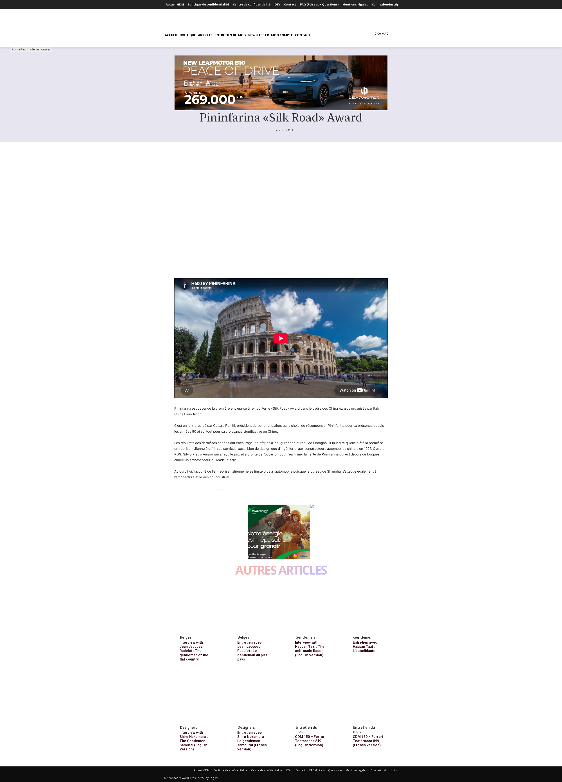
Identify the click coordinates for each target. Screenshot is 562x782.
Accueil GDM (201, 770)
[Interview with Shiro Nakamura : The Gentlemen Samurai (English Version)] (198, 698)
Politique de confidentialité (230, 770)
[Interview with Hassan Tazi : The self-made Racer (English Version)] (314, 608)
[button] (332, 35)
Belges (185, 637)
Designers (188, 727)
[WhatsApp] (209, 493)
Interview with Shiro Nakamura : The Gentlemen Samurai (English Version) (194, 741)
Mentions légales (356, 770)
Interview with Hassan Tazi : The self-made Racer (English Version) (309, 648)
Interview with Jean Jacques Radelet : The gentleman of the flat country (194, 650)
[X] (188, 493)
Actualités (19, 49)
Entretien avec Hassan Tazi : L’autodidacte (365, 646)
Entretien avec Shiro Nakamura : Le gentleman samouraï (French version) (252, 741)
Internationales (40, 49)
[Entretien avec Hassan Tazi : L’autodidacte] (372, 608)
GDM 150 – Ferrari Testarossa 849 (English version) (310, 741)
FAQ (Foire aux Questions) (325, 770)
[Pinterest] (199, 493)
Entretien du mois (306, 729)
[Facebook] (178, 493)
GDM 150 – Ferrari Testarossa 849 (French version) (368, 741)
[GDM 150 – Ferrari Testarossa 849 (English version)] (314, 698)
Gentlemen (305, 637)
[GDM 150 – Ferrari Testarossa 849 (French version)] (372, 698)
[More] (219, 493)
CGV (288, 770)
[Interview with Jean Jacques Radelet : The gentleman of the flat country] (198, 608)
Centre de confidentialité (266, 770)
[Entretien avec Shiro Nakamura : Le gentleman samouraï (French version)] (256, 698)
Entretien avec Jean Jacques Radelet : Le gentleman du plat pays (252, 650)
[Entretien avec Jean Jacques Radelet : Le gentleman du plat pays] (256, 608)
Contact (300, 770)
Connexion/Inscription (384, 770)
